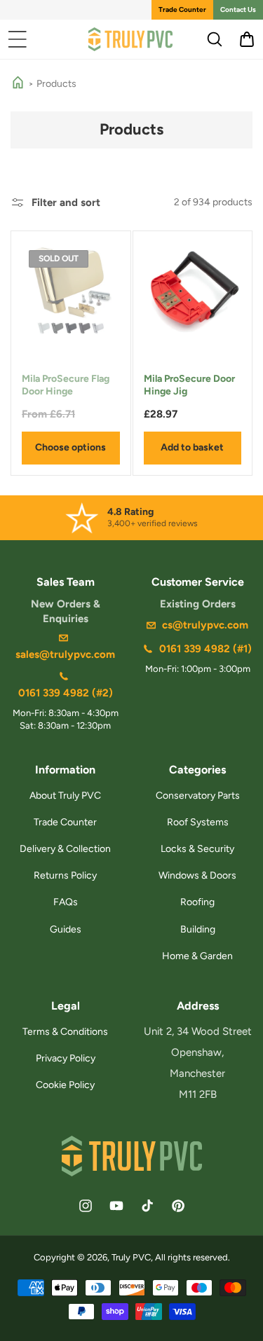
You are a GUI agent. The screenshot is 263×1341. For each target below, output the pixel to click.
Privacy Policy (65, 1058)
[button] (17, 39)
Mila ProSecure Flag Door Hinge (65, 385)
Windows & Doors (197, 875)
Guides (65, 929)
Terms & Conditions (65, 1032)
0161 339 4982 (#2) (65, 693)
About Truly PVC (65, 796)
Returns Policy (65, 875)
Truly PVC (131, 1257)
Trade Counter (182, 9)
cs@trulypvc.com (205, 625)
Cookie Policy (65, 1085)
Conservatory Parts (198, 796)
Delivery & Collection (65, 849)
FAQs (65, 902)
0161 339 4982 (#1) (205, 648)
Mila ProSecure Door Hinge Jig (189, 385)
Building (197, 929)
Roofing (197, 902)
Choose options (70, 447)
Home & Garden (197, 956)
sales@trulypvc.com (65, 654)
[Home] (18, 84)
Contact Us (238, 9)
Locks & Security (197, 849)
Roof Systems (198, 822)
